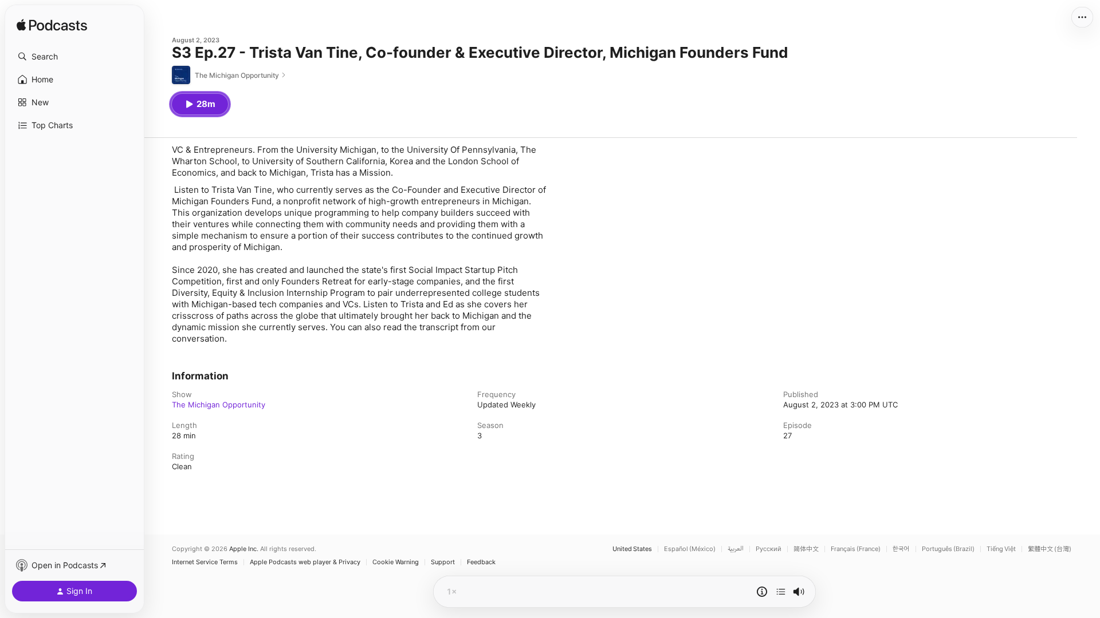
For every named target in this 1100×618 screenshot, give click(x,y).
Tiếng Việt (1001, 549)
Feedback (481, 562)
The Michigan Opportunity (218, 404)
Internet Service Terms (205, 562)
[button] (74, 56)
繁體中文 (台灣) (1049, 549)
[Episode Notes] (762, 592)
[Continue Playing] (781, 592)
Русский (768, 549)
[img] (52, 25)
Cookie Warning (395, 562)
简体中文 (806, 549)
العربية (736, 549)
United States (632, 549)
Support (443, 562)
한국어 (901, 549)
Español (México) (690, 549)
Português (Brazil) (948, 549)
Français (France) (856, 549)
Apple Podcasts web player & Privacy (305, 562)
